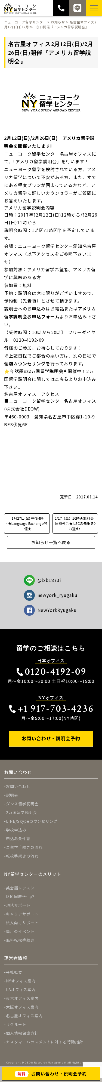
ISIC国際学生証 (20, 896)
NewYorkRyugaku (57, 610)
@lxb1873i (49, 580)
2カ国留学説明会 (21, 812)
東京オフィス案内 (22, 998)
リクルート (16, 1024)
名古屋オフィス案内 (24, 1015)
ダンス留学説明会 (22, 803)
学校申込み (16, 830)
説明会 (12, 795)
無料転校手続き (20, 940)
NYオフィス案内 (21, 981)
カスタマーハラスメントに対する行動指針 (44, 1041)
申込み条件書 (18, 838)
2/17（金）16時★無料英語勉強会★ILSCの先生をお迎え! (74, 523)
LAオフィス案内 (21, 989)
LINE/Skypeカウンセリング (32, 821)
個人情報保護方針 (22, 1033)
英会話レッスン (20, 887)
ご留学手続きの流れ (24, 847)
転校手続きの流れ (22, 856)
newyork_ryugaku (58, 595)
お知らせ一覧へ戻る (50, 542)
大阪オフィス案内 (22, 1007)
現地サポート (18, 905)
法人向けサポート (22, 922)
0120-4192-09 (55, 671)
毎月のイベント (20, 931)
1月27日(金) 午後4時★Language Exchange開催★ (27, 523)
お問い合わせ (18, 786)
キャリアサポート (22, 914)
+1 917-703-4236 (56, 708)
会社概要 (14, 972)
